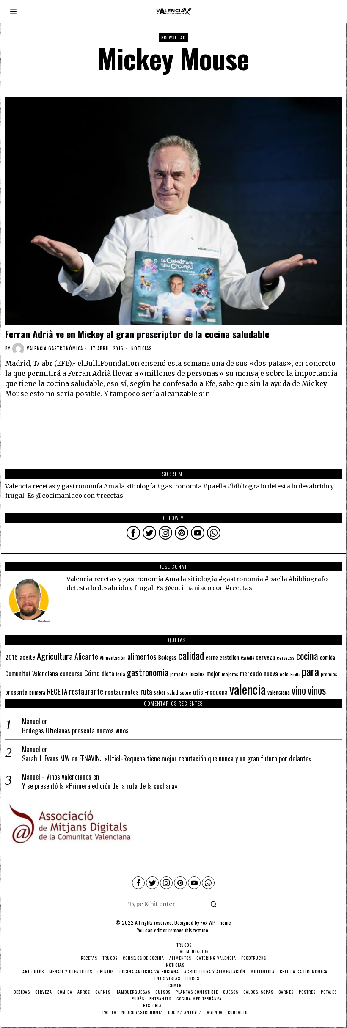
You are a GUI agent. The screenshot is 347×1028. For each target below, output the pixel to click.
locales (197, 674)
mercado (251, 673)
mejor (213, 673)
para (310, 671)
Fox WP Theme (216, 922)
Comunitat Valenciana (31, 673)
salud (172, 692)
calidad (191, 655)
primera (37, 692)
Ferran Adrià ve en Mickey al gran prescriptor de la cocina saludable (137, 333)
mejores (230, 674)
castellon (229, 657)
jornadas (179, 674)
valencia (247, 689)
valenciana (278, 692)
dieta (108, 673)
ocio (284, 674)
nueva (271, 673)
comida (327, 657)
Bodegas (167, 657)
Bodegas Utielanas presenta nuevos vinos (75, 730)
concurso (71, 673)
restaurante (86, 691)
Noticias (141, 348)
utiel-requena (210, 691)
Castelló (247, 657)
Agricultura (55, 656)
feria (120, 674)
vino (299, 690)
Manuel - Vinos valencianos (56, 777)
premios (329, 674)
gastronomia (147, 672)
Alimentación (113, 657)
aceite (27, 657)
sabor (159, 692)
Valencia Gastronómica (55, 348)
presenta (16, 691)
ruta (146, 691)
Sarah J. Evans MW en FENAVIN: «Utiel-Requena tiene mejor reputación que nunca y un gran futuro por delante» (167, 758)
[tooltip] (133, 533)
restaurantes (122, 691)
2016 (11, 656)
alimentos (142, 656)
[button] (214, 904)
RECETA (57, 691)
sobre (185, 692)
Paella (295, 674)
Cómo (92, 672)
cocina (307, 655)
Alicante (86, 656)
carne (212, 657)
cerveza (265, 656)
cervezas (286, 657)
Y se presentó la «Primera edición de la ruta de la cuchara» (100, 786)
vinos (317, 689)
